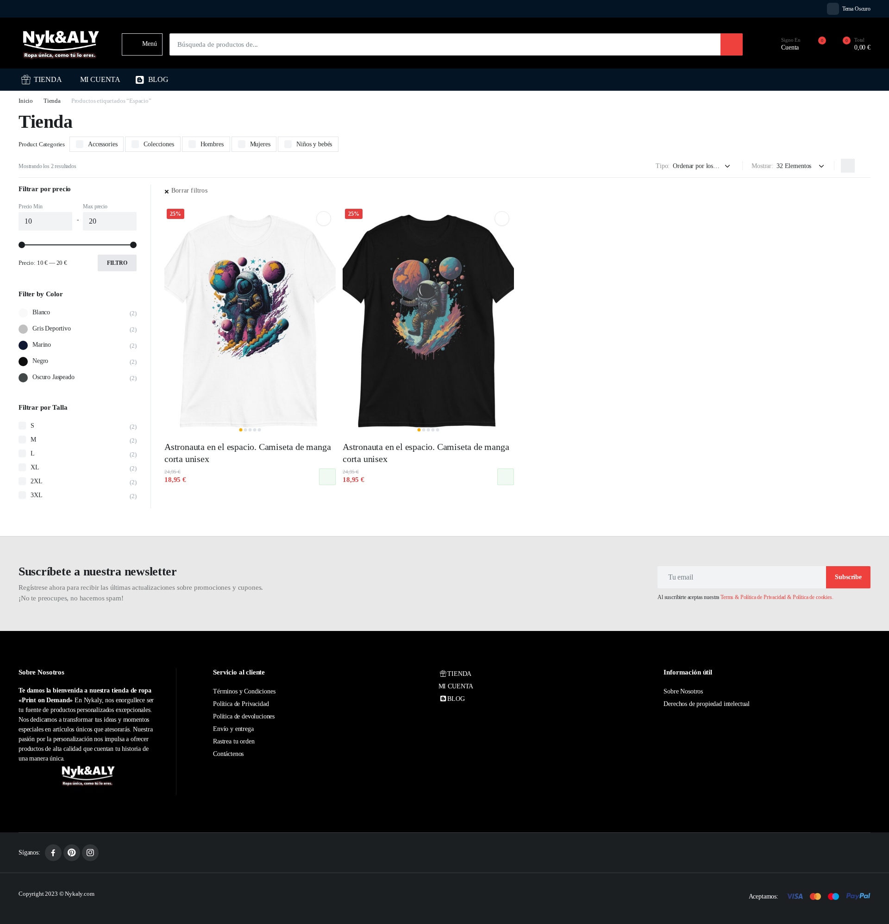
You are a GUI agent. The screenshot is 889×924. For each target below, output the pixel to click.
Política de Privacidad (241, 703)
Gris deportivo (51, 328)
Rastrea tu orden (233, 741)
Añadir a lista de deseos (324, 218)
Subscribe (848, 577)
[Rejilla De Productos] (848, 166)
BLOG (158, 79)
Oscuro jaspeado (53, 377)
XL (35, 467)
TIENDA (48, 79)
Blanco (41, 312)
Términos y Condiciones (244, 691)
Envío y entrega (233, 728)
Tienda (52, 101)
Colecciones (159, 144)
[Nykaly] (61, 44)
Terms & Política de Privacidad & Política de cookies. (776, 597)
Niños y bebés (314, 144)
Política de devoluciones (244, 716)
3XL (37, 495)
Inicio (26, 101)
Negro (40, 360)
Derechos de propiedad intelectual (707, 703)
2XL (37, 481)
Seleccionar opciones (327, 476)
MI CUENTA (100, 79)
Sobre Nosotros (683, 691)
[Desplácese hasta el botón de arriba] (868, 903)
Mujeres (260, 144)
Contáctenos (228, 753)
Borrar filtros (189, 190)
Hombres (212, 144)
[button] (851, 44)
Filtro (117, 263)
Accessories (102, 144)
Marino (41, 344)
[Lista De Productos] (863, 166)
